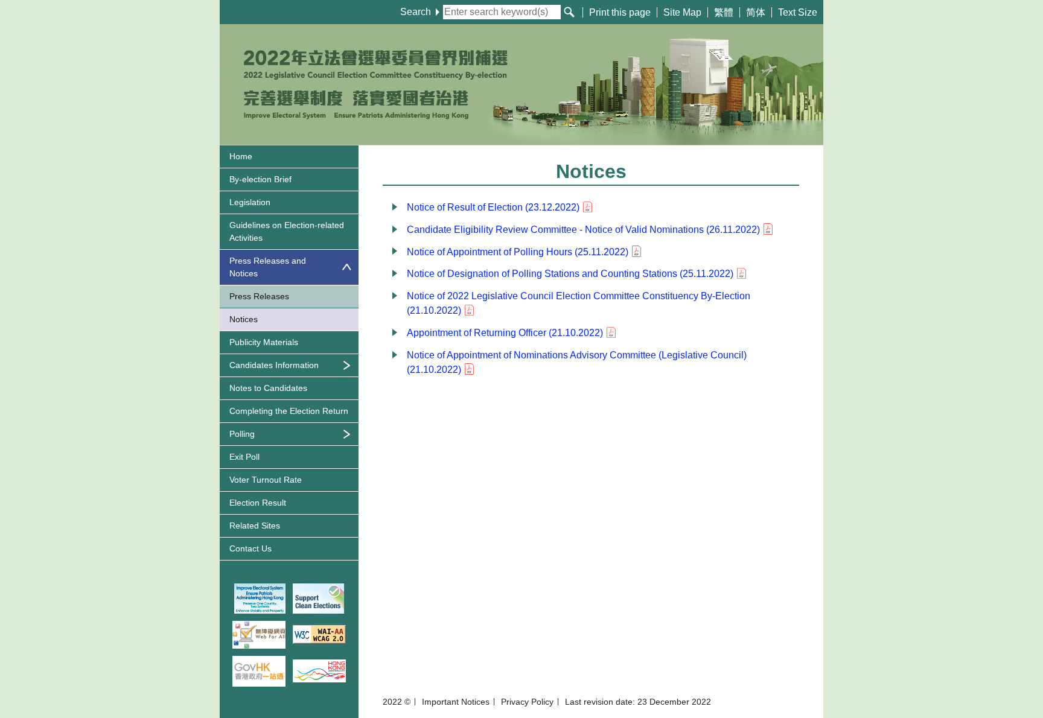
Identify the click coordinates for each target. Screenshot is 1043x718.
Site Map (682, 12)
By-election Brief (260, 179)
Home (240, 156)
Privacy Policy (527, 702)
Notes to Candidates (268, 388)
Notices (243, 319)
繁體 (723, 12)
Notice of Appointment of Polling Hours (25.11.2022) (517, 252)
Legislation (249, 202)
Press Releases (259, 296)
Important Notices (456, 702)
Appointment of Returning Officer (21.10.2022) (505, 333)
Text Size (797, 12)
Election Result (257, 502)
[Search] (569, 12)
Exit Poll (244, 457)
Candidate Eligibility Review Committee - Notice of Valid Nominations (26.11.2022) (583, 229)
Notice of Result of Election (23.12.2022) (493, 207)
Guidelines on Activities (286, 231)
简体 (755, 12)
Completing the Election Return (288, 411)
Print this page (620, 12)
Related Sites (254, 525)
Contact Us (250, 548)
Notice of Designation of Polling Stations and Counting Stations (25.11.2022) (570, 273)
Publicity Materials (263, 342)
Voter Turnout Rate (265, 479)
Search (415, 12)
